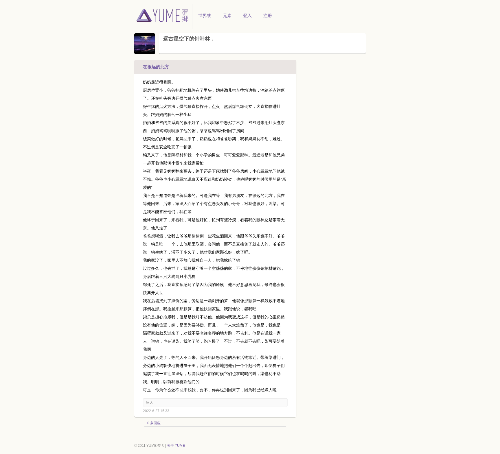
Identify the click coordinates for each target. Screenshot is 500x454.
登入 (247, 15)
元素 (227, 15)
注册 (267, 15)
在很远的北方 (156, 66)
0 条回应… (155, 423)
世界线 (204, 15)
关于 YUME (176, 446)
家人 (149, 403)
